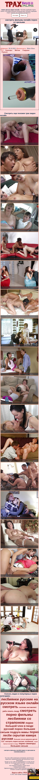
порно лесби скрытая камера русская (20, 735)
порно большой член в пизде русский (18, 725)
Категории (15, 15)
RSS (25, 773)
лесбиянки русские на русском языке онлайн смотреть (19, 703)
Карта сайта (17, 773)
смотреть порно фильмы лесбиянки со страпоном (21, 716)
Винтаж (17, 50)
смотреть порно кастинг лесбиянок (19, 741)
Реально (5, 52)
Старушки (26, 50)
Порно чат (23, 15)
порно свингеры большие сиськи (23, 744)
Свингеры (8, 50)
